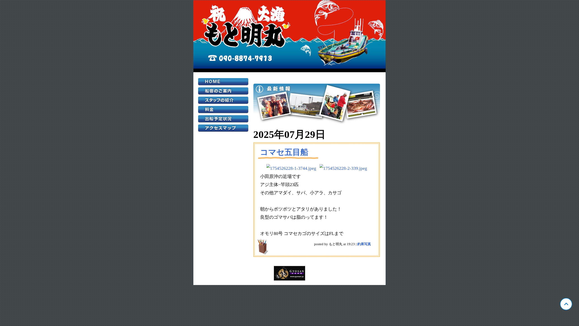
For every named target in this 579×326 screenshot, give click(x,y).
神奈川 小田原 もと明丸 (289, 36)
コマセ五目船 (284, 152)
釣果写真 (364, 244)
